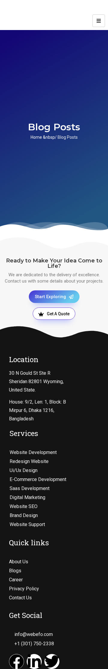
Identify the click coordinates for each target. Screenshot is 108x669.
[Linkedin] (34, 661)
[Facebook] (16, 661)
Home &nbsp (43, 137)
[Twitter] (51, 661)
